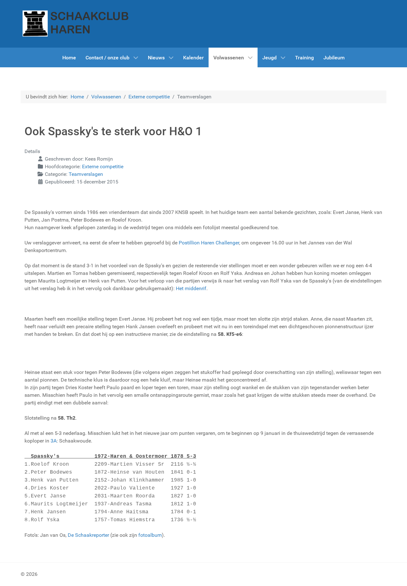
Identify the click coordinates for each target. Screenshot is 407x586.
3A (54, 441)
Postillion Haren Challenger (209, 243)
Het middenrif (191, 288)
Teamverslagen (86, 174)
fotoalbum (150, 535)
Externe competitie (102, 166)
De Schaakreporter (88, 535)
